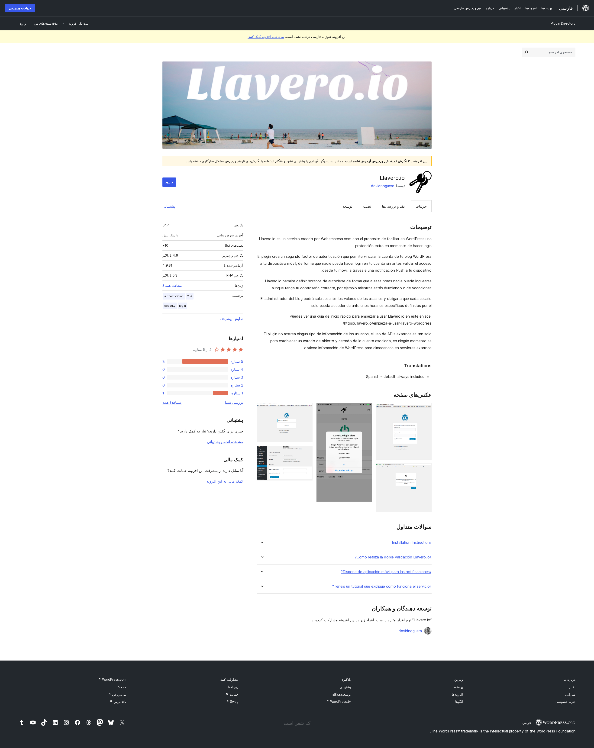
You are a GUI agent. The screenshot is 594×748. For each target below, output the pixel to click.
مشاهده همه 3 (172, 285)
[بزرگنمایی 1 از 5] (425, 409)
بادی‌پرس (118, 701)
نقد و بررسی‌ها (393, 206)
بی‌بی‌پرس (117, 694)
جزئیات (421, 206)
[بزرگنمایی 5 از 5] (306, 452)
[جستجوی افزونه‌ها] (526, 52)
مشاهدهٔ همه (172, 402)
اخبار (572, 687)
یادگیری (346, 679)
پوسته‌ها (457, 687)
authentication (174, 296)
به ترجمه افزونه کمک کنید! (266, 37)
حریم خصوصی (565, 701)
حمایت (232, 694)
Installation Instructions (412, 542)
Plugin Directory (563, 23)
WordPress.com (112, 679)
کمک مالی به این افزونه (225, 481)
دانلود (169, 182)
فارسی (526, 723)
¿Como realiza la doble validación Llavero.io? (393, 557)
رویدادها (233, 687)
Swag (232, 701)
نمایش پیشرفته (231, 318)
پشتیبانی (168, 206)
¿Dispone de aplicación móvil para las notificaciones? (386, 572)
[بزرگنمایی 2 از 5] (425, 469)
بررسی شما (234, 402)
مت (121, 687)
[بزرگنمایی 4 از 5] (306, 409)
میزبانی (570, 694)
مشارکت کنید (229, 679)
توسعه (347, 206)
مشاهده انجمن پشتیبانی (225, 441)
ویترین (458, 679)
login (182, 305)
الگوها (459, 701)
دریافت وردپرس (20, 8)
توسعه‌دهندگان (341, 694)
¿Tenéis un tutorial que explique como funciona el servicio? (382, 586)
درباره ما (569, 679)
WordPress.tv (338, 701)
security (169, 305)
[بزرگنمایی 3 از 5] (365, 409)
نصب (367, 206)
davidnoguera (382, 186)
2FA (189, 296)
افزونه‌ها (457, 694)
